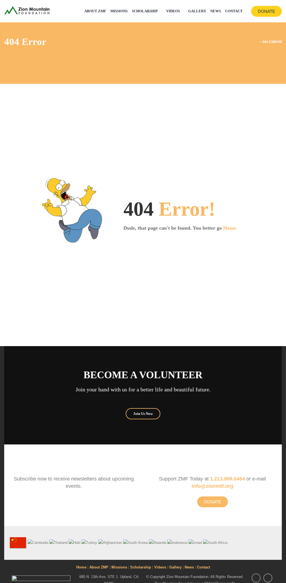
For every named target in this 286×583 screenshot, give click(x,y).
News (189, 567)
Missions (119, 567)
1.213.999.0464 (227, 479)
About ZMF (98, 567)
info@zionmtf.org (212, 486)
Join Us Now (143, 413)
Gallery (175, 567)
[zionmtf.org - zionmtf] (27, 10)
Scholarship (140, 567)
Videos (160, 567)
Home (229, 228)
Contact (203, 567)
